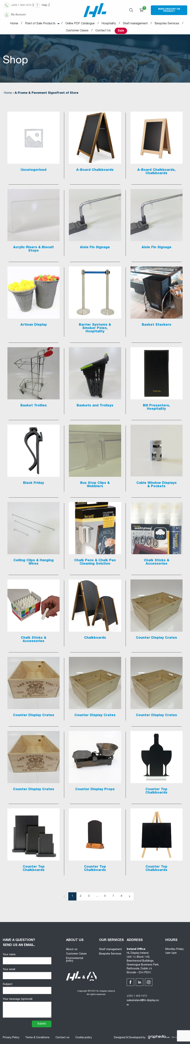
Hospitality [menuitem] (108, 23)
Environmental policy (74, 959)
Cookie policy (83, 1037)
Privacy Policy (11, 1037)
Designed (119, 1037)
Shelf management (110, 949)
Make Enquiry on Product (169, 10)
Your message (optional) (17, 999)
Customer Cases (76, 954)
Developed (135, 1037)
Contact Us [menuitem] (103, 30)
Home (8, 93)
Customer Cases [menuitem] (77, 30)
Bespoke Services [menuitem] (167, 23)
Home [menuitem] (14, 23)
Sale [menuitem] (121, 31)
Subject (7, 984)
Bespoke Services (110, 954)
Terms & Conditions (37, 1037)
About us (71, 949)
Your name (9, 954)
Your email (9, 969)
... (97, 896)
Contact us (62, 1037)
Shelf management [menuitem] (135, 23)
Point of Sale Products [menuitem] (40, 23)
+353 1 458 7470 (137, 996)
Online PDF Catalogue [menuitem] (80, 23)
